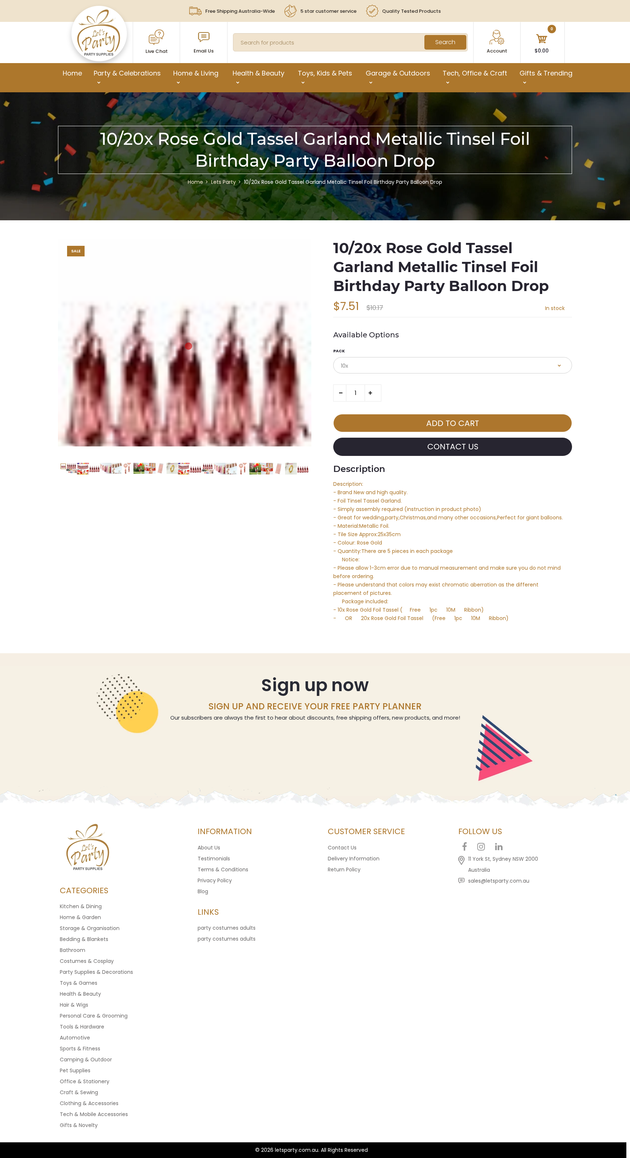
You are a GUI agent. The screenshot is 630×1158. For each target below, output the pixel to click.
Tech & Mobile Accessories (94, 1114)
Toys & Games (78, 983)
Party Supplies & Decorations (96, 972)
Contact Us (342, 847)
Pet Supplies (75, 1070)
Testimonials (214, 858)
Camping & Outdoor (86, 1059)
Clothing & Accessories (89, 1103)
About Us (209, 847)
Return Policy (344, 869)
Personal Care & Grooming (94, 1015)
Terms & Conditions (223, 869)
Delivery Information (354, 858)
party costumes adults (227, 928)
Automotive (75, 1037)
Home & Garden (80, 917)
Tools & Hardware (82, 1026)
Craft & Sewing (79, 1092)
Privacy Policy (215, 880)
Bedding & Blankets (84, 939)
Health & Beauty (80, 994)
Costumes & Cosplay (87, 961)
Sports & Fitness (80, 1048)
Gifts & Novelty (79, 1125)
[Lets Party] (99, 54)
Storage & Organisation (90, 928)
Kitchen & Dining (81, 906)
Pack (339, 351)
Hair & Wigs (74, 1004)
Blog (203, 891)
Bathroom (72, 950)
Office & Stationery (84, 1081)
